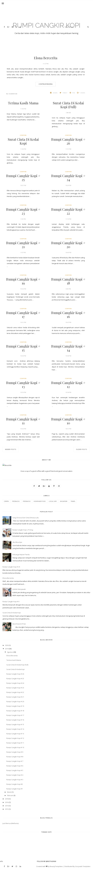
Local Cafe (53, 501)
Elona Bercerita (45, 58)
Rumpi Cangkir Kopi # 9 (14, 752)
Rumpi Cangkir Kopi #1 (14, 789)
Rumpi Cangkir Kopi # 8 (14, 757)
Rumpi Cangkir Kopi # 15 (23, 348)
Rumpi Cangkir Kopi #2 (14, 784)
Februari (10, 795)
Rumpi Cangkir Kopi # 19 (23, 281)
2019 (6, 649)
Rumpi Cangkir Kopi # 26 (68, 141)
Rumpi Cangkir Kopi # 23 (23, 211)
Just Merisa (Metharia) (11, 823)
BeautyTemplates (56, 866)
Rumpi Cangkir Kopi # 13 (23, 385)
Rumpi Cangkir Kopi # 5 (14, 770)
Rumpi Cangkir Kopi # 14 (68, 348)
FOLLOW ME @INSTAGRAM (46, 861)
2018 (6, 799)
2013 (6, 809)
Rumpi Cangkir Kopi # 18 (68, 281)
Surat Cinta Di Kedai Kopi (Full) (68, 105)
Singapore (63, 501)
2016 (6, 802)
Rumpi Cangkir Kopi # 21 (23, 245)
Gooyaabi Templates (82, 866)
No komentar (11, 94)
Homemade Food (40, 501)
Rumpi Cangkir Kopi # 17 (23, 315)
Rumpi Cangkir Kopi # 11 (23, 421)
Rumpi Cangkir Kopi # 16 (68, 315)
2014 (6, 806)
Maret (9, 792)
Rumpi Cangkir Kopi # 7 (14, 761)
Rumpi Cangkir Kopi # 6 (14, 766)
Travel (73, 501)
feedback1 (16, 501)
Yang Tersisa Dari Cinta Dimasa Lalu (25, 518)
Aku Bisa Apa (17, 542)
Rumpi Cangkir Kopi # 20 (68, 245)
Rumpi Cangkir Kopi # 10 (68, 421)
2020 (6, 645)
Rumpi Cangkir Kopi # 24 (68, 178)
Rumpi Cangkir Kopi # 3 (14, 779)
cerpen (23, 135)
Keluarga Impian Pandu (21, 554)
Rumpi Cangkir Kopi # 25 (23, 178)
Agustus (10, 652)
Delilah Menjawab (19, 589)
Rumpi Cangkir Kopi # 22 (68, 211)
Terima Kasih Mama (23, 103)
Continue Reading (46, 84)
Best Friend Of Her (19, 624)
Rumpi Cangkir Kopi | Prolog (22, 530)
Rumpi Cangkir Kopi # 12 (68, 385)
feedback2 (26, 501)
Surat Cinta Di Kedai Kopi (23, 141)
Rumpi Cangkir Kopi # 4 (11, 601)
